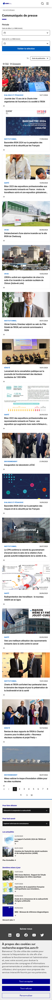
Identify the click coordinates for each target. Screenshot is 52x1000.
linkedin (9, 935)
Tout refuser (26, 988)
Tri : (28, 58)
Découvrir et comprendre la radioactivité (17, 810)
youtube (34, 935)
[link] (4, 789)
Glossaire (16, 64)
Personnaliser (26, 995)
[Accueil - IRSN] (7, 3)
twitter (42, 935)
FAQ (7, 64)
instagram (17, 935)
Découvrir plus (8, 920)
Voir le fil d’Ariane (9, 10)
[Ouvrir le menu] (47, 3)
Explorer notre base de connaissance (16, 823)
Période (5, 24)
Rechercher (42, 3)
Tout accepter (26, 981)
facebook (26, 935)
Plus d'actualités (8, 860)
